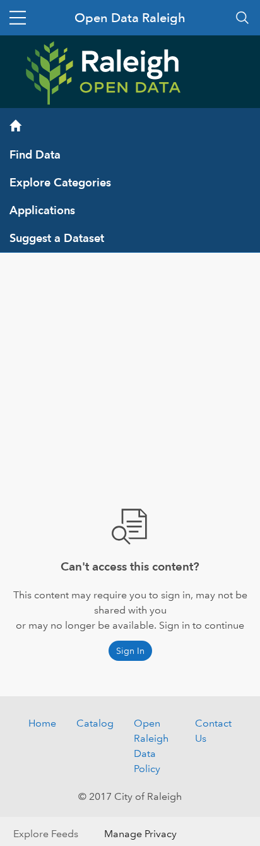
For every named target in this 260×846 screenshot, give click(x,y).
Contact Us (213, 730)
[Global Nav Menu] (17, 17)
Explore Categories (60, 182)
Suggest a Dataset (56, 238)
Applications (42, 210)
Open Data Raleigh (130, 17)
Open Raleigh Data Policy (151, 746)
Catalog (95, 723)
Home (42, 723)
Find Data (35, 154)
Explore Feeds (45, 834)
